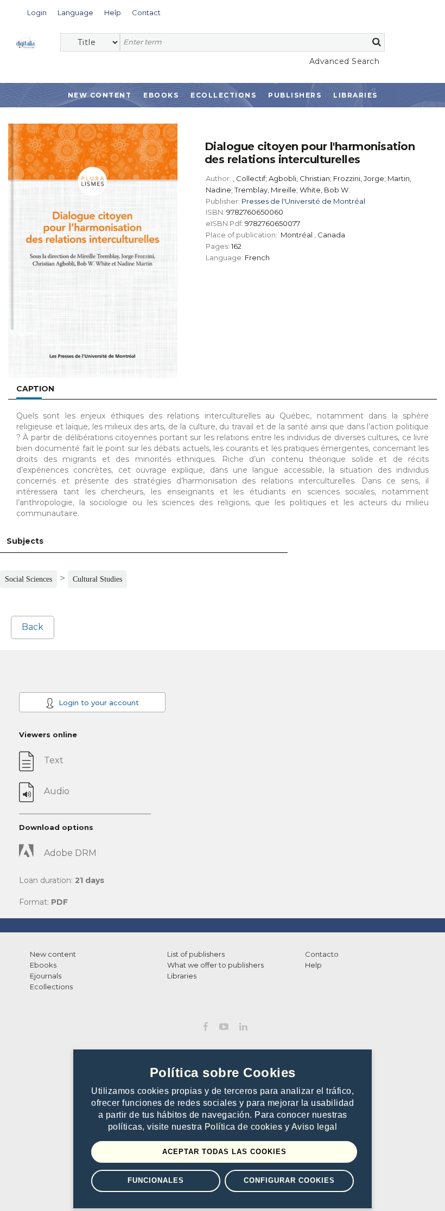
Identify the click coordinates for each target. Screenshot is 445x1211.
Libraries (355, 95)
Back (32, 627)
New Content (100, 95)
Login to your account (97, 702)
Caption (35, 389)
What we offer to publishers (215, 965)
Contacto (322, 954)
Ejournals (45, 975)
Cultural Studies (97, 579)
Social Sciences (28, 579)
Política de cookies (245, 1126)
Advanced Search (344, 61)
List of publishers (196, 954)
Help (313, 965)
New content (53, 954)
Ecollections (223, 95)
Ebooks (161, 95)
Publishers (294, 95)
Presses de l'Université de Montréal (303, 201)
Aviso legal (314, 1126)
